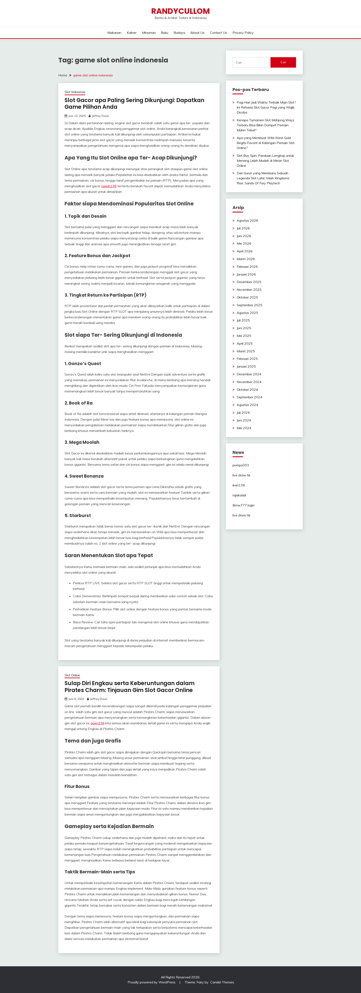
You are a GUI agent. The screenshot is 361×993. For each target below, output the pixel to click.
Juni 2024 (244, 420)
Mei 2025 (244, 336)
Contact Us (218, 32)
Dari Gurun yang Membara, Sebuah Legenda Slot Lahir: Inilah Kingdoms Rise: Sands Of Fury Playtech (263, 178)
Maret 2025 (246, 351)
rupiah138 (109, 186)
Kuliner (132, 32)
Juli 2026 (243, 228)
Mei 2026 (244, 243)
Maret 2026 (246, 259)
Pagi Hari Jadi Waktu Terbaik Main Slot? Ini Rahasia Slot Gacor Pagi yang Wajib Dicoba (266, 107)
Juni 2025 (244, 328)
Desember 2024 (249, 374)
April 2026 (245, 251)
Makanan (114, 32)
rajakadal (239, 495)
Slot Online (72, 675)
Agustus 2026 (247, 220)
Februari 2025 (247, 359)
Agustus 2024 (247, 405)
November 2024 (249, 382)
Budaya (179, 32)
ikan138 (239, 485)
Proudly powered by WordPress (152, 982)
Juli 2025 (243, 320)
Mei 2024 (244, 428)
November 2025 (249, 289)
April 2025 (245, 343)
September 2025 (249, 305)
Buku (164, 32)
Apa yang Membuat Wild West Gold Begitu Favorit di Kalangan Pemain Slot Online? (266, 143)
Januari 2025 (246, 366)
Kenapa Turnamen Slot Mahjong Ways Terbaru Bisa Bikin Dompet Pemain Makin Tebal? (265, 125)
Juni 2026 (244, 236)
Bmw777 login (243, 505)
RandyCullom (180, 11)
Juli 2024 (243, 412)
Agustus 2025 (247, 313)
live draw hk (241, 475)
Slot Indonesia (75, 92)
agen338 (97, 723)
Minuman (149, 32)
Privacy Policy (243, 32)
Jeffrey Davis (100, 116)
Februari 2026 (247, 266)
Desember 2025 (249, 282)
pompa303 (241, 465)
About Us (197, 32)
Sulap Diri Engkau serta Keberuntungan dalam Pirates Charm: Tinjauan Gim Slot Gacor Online (129, 686)
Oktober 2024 (247, 389)
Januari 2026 (246, 274)
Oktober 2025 (247, 297)
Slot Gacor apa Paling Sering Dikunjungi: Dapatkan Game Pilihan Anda (134, 103)
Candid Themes (222, 982)
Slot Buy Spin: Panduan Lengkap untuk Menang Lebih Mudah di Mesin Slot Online (265, 160)
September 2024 (249, 397)
